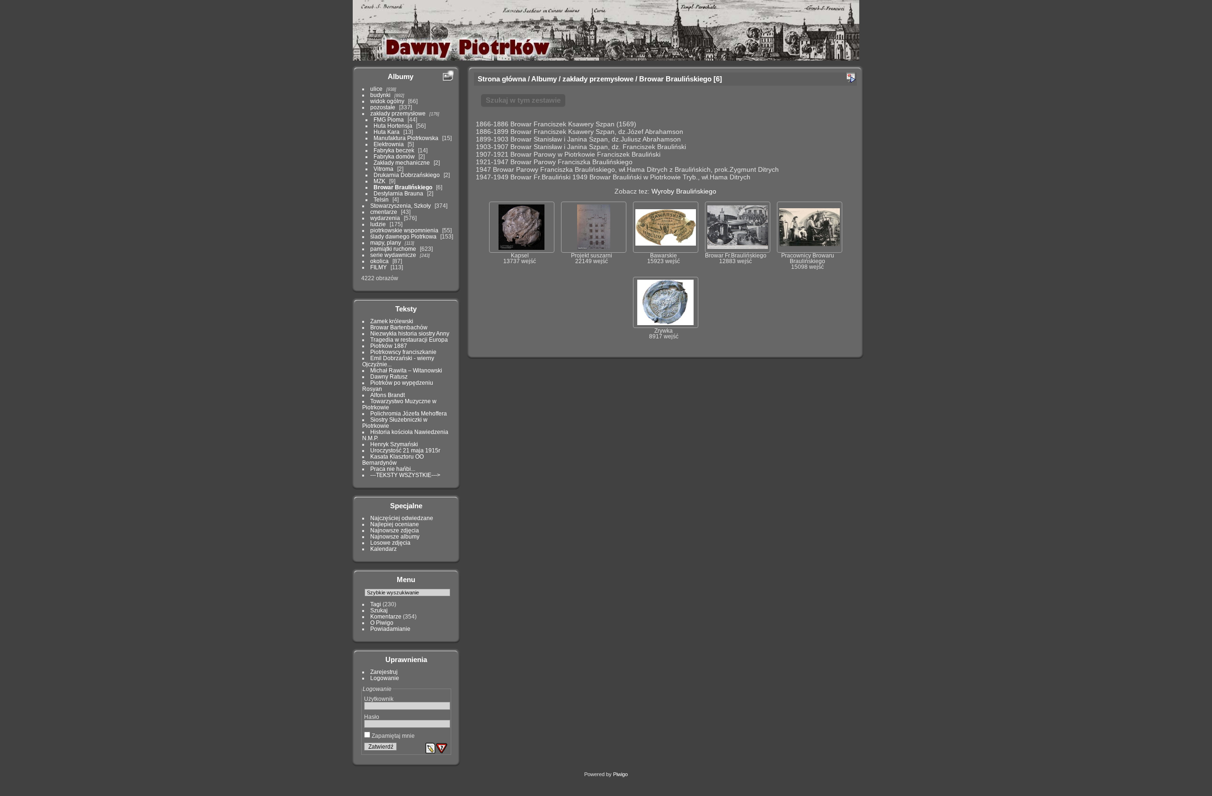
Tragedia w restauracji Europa (409, 339)
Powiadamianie (390, 629)
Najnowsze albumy (394, 536)
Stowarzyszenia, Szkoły (400, 206)
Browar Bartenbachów (399, 327)
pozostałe (382, 107)
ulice (376, 89)
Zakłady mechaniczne (402, 162)
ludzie (378, 224)
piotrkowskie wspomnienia (404, 230)
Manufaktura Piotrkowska (406, 138)
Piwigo (620, 774)
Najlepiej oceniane (394, 524)
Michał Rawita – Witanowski (406, 370)
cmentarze (383, 212)
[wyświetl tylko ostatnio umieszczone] (448, 76)
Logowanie (384, 678)
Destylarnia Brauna (398, 193)
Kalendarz (383, 549)
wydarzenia (385, 218)
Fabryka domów (394, 156)
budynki (380, 95)
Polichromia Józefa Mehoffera (408, 413)
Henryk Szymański (394, 444)
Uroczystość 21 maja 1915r (405, 450)
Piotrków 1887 (388, 346)
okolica (379, 261)
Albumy (400, 76)
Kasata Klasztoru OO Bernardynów (393, 459)
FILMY (378, 267)
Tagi (375, 604)
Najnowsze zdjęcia (394, 530)
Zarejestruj (384, 672)
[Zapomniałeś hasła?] (441, 748)
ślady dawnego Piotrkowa (403, 236)
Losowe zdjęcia (390, 543)
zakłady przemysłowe (398, 113)
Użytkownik (378, 699)
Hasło (371, 717)
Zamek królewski (391, 321)
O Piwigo (381, 622)
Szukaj (379, 610)
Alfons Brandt (387, 395)
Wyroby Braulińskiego (683, 191)
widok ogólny (387, 101)
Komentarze (385, 616)
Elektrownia (389, 144)
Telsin (381, 199)
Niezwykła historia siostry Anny (409, 333)
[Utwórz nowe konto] (430, 748)
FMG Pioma (389, 119)
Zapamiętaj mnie (392, 736)
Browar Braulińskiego (403, 187)
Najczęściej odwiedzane (401, 518)
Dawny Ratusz (389, 376)
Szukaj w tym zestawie (523, 100)
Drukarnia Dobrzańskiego (407, 175)
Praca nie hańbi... (392, 469)
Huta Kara (387, 132)
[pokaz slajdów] (851, 77)
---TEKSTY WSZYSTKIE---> (405, 475)
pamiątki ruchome (393, 249)
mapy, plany (385, 242)
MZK (379, 181)
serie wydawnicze (393, 255)
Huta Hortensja (393, 126)
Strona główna (502, 79)
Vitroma (383, 169)
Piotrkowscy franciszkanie (403, 352)
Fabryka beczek (394, 150)
